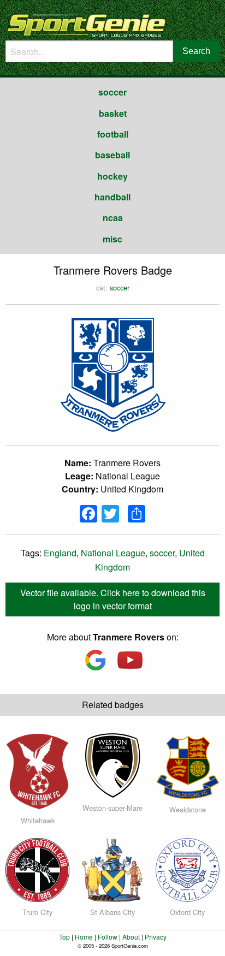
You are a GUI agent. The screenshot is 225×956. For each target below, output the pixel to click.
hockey (112, 176)
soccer (112, 92)
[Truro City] (37, 868)
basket (113, 113)
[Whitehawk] (37, 770)
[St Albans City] (112, 868)
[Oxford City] (188, 868)
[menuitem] (112, 92)
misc (112, 239)
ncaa (113, 217)
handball (112, 197)
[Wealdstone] (188, 765)
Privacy (156, 936)
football (112, 134)
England (60, 553)
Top (64, 936)
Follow (107, 936)
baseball (112, 155)
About (131, 936)
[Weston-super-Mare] (112, 764)
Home (84, 936)
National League (113, 553)
